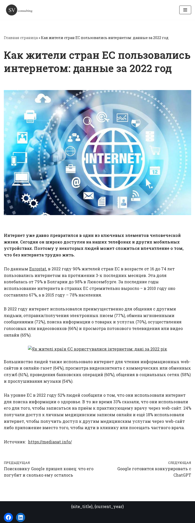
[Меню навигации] (185, 10)
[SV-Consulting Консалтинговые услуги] (19, 10)
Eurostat (37, 268)
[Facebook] (8, 517)
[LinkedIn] (20, 517)
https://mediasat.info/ (50, 441)
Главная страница (21, 37)
